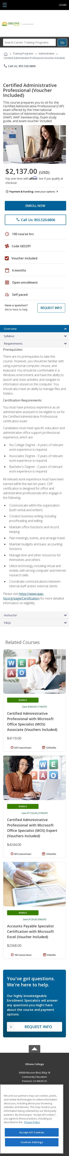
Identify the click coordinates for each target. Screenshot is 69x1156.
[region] (31, 1119)
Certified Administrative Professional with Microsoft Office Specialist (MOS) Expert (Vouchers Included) (32, 827)
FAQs (7, 623)
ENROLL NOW (35, 206)
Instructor (10, 615)
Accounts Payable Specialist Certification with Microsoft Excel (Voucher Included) (30, 931)
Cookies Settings (32, 1142)
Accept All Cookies (31, 1132)
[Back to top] (34, 1064)
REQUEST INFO (51, 308)
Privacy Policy (32, 1122)
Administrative (46, 53)
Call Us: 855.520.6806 (19, 66)
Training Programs (23, 53)
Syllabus (9, 336)
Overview (10, 329)
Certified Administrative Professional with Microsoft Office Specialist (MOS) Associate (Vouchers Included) (32, 721)
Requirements (13, 343)
